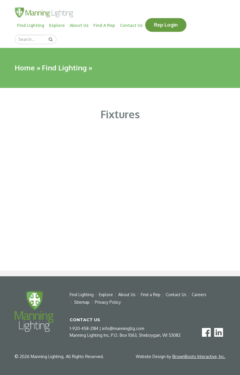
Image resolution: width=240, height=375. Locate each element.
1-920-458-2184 (84, 328)
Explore (57, 25)
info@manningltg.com (123, 328)
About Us (79, 25)
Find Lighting (30, 25)
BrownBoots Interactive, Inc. (198, 356)
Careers (199, 294)
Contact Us (131, 25)
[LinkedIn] (219, 331)
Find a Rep (150, 294)
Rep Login (166, 25)
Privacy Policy (108, 302)
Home (25, 67)
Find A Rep (104, 25)
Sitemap (82, 302)
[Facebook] (207, 331)
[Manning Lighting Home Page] (44, 12)
